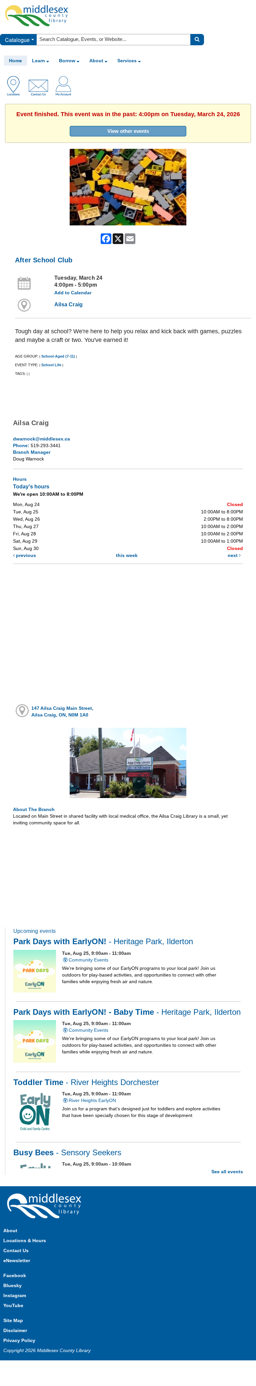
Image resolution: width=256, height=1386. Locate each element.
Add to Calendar (72, 292)
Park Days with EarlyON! (103, 941)
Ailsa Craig (68, 304)
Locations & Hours (24, 1240)
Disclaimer (15, 1330)
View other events (128, 131)
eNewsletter (16, 1260)
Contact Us (16, 1250)
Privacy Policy (19, 1340)
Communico (171, 1366)
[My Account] (63, 85)
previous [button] (25, 555)
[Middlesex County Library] (45, 1205)
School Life (51, 365)
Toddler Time (86, 1082)
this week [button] (127, 555)
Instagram (14, 1295)
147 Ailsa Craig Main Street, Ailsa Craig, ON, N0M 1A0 (62, 711)
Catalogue (17, 40)
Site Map (13, 1320)
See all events (227, 1171)
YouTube (13, 1305)
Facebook (14, 1275)
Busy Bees (67, 1152)
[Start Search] (197, 39)
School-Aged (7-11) (58, 356)
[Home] (36, 15)
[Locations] (15, 85)
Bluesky (12, 1285)
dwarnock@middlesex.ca (41, 438)
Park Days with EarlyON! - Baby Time (127, 1012)
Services (127, 60)
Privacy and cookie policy (98, 1366)
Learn (39, 60)
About (97, 60)
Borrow (68, 60)
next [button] (233, 555)
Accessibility (142, 1366)
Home (15, 60)
